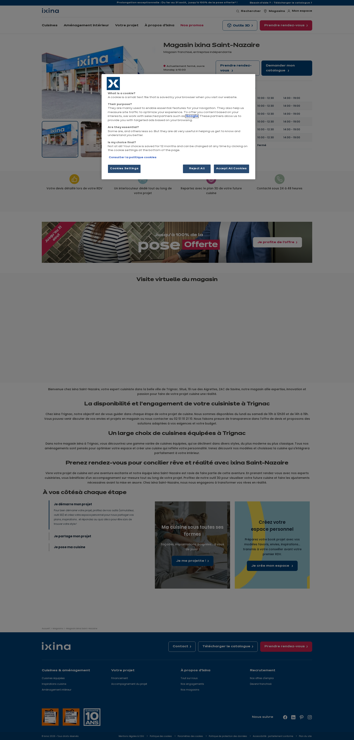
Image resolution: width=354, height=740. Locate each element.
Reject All (197, 168)
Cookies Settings (124, 168)
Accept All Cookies (231, 168)
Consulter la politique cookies (133, 157)
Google (192, 116)
